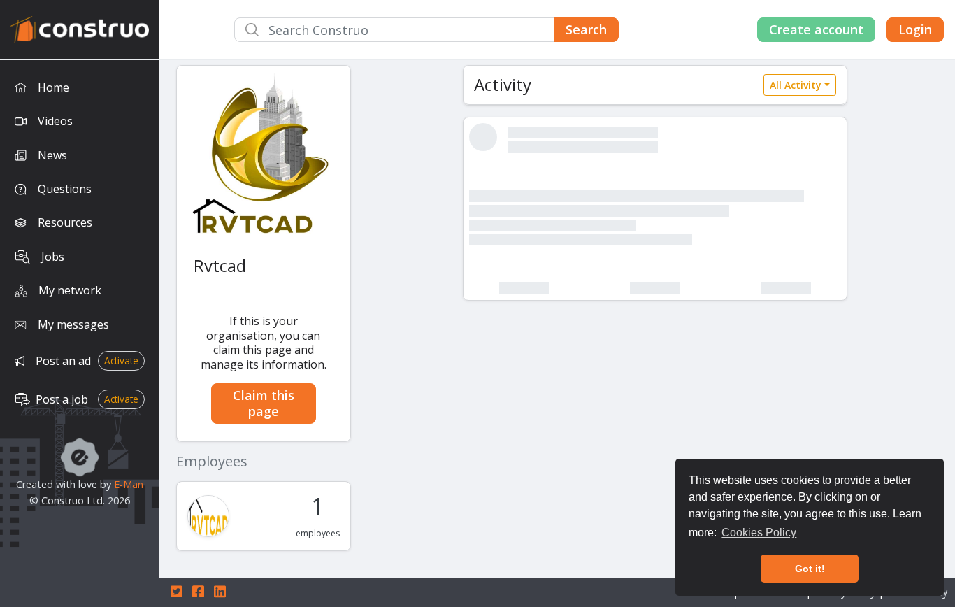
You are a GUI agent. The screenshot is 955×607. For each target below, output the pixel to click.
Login (915, 29)
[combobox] (426, 29)
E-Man (128, 484)
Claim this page (263, 403)
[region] (79, 333)
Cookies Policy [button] (758, 532)
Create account (816, 29)
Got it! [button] (810, 568)
